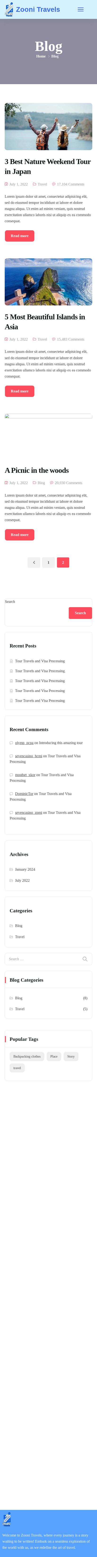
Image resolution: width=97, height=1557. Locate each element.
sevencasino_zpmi (28, 813)
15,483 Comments (70, 339)
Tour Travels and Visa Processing (40, 661)
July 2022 (22, 880)
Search (10, 602)
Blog (41, 483)
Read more (19, 236)
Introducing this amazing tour (61, 743)
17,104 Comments (70, 184)
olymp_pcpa (24, 743)
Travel (42, 184)
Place (53, 1056)
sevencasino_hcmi (28, 756)
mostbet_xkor (25, 775)
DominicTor (24, 794)
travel (17, 1068)
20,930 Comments (68, 483)
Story (71, 1056)
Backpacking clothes (26, 1056)
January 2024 (25, 869)
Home (41, 56)
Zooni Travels (38, 9)
